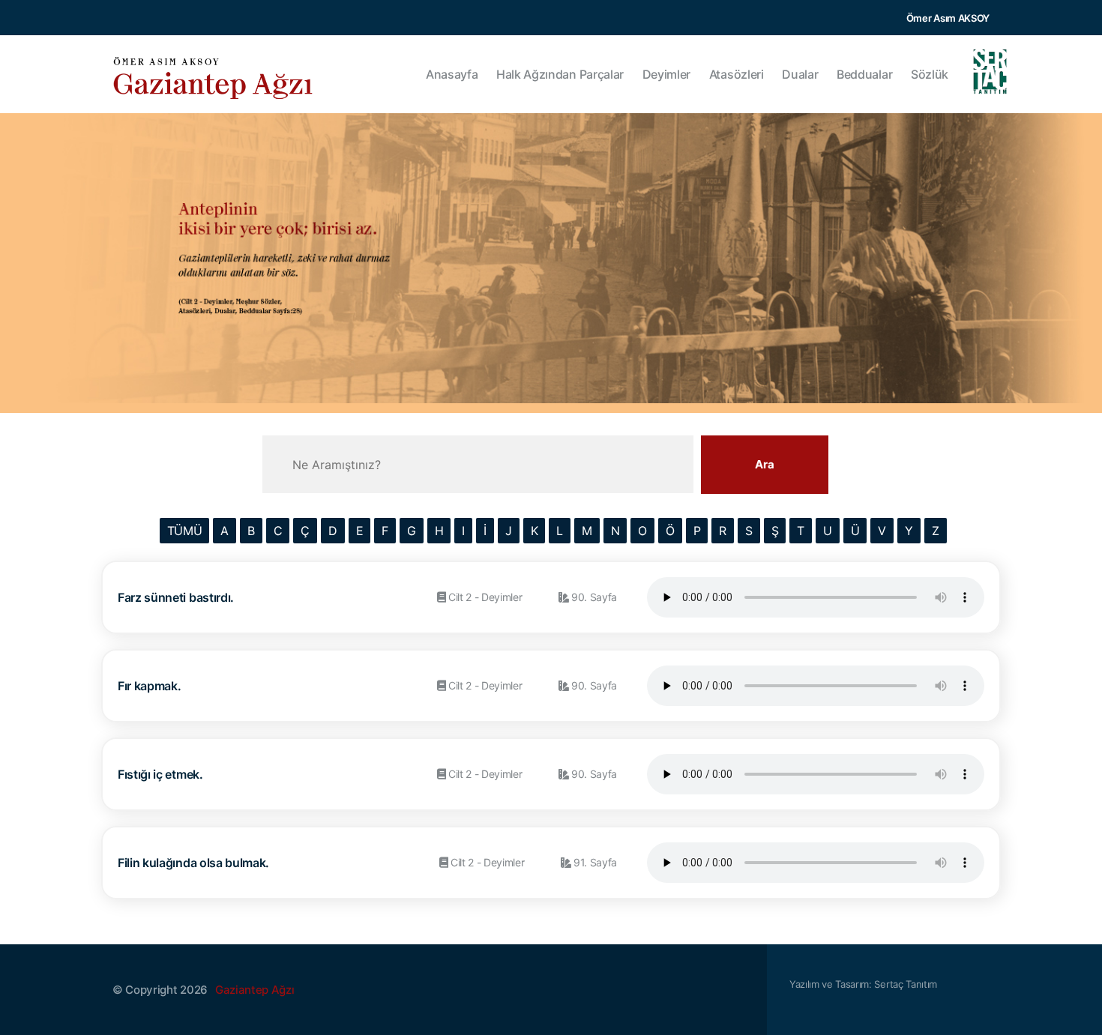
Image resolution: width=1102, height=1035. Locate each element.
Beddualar (864, 74)
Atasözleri (736, 74)
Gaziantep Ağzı (255, 990)
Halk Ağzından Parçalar (560, 74)
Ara (764, 464)
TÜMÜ (184, 530)
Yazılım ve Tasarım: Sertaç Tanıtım (863, 984)
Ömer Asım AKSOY (948, 18)
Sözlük (929, 74)
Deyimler (666, 74)
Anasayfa (452, 74)
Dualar (800, 74)
